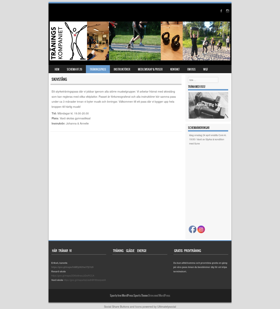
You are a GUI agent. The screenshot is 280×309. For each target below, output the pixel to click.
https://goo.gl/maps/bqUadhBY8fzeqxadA (85, 279)
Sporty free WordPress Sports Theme (129, 295)
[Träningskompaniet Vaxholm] (140, 59)
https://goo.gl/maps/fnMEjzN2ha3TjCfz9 (72, 267)
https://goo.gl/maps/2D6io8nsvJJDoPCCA (72, 275)
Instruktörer (122, 69)
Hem (57, 69)
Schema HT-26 (74, 69)
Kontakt (175, 69)
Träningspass (98, 69)
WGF (205, 69)
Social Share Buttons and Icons (123, 306)
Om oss (191, 69)
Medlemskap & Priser (150, 69)
